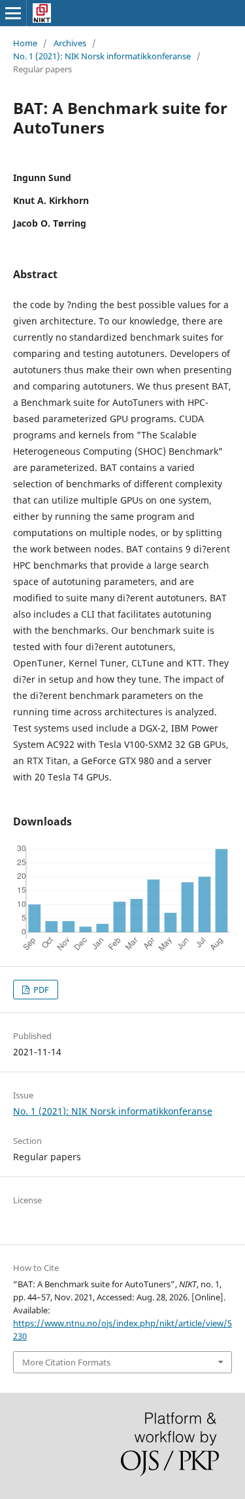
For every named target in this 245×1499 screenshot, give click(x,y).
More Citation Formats (66, 1362)
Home (25, 43)
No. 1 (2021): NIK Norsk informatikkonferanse (102, 56)
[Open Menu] (13, 13)
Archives (70, 43)
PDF (40, 989)
